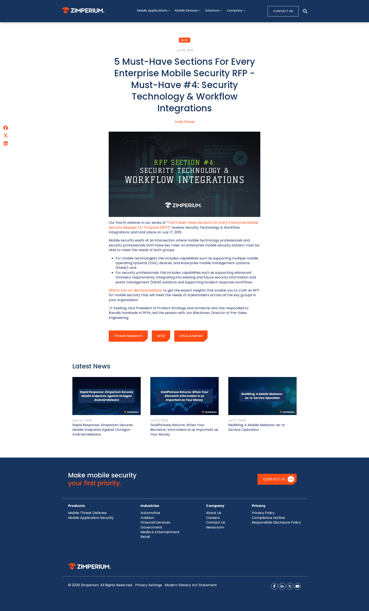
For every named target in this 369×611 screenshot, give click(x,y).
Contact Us (274, 479)
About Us (213, 512)
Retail (145, 536)
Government (151, 527)
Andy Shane (185, 121)
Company (215, 505)
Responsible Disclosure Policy (276, 522)
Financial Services (155, 522)
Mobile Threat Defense (87, 512)
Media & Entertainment (160, 532)
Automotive (150, 512)
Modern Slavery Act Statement (191, 585)
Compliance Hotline (268, 517)
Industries (150, 505)
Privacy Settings (148, 585)
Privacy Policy (263, 512)
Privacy (258, 505)
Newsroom (215, 527)
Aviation (147, 517)
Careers (213, 517)
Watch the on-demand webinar (135, 290)
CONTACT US (283, 11)
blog (184, 40)
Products (76, 505)
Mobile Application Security (91, 517)
